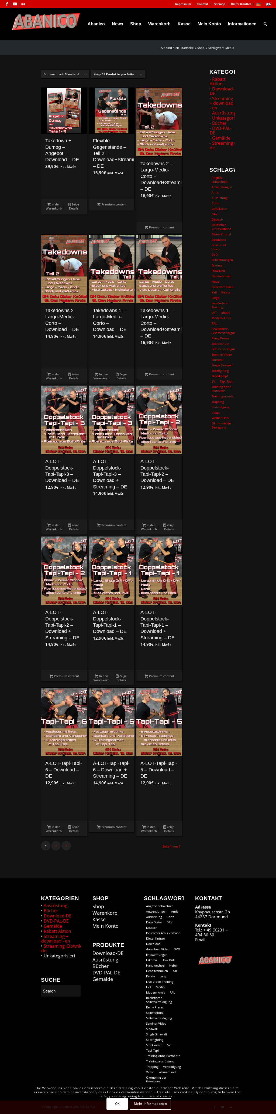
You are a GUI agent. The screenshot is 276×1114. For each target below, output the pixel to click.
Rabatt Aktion (218, 81)
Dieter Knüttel (241, 4)
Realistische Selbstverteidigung (223, 331)
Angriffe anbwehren (219, 179)
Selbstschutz (220, 344)
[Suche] (265, 24)
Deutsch (217, 219)
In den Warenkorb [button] (54, 206)
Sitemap (219, 4)
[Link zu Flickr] (23, 4)
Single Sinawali (222, 365)
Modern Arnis (221, 318)
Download (219, 240)
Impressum (183, 4)
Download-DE (222, 91)
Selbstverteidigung (223, 349)
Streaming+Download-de (234, 145)
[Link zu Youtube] (15, 4)
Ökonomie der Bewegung (222, 425)
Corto (215, 203)
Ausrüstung (224, 113)
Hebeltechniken (222, 287)
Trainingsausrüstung (223, 396)
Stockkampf (220, 376)
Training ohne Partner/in (221, 389)
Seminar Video (222, 354)
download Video (219, 247)
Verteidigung (220, 407)
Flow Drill (218, 271)
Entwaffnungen (222, 260)
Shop (98, 906)
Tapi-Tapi (226, 381)
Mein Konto (105, 926)
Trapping (218, 402)
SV (213, 381)
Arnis (215, 192)
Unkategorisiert (228, 118)
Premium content (113, 204)
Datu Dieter (219, 209)
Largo (215, 298)
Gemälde (221, 138)
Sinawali (217, 360)
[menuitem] (183, 4)
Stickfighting (220, 371)
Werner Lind (220, 418)
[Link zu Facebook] (7, 4)
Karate (225, 292)
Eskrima (217, 265)
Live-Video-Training (219, 305)
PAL (214, 323)
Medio (225, 312)
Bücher (219, 123)
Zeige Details (74, 206)
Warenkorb (105, 913)
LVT (214, 312)
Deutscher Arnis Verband (221, 227)
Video (216, 412)
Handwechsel (221, 276)
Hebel (216, 281)
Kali (214, 292)
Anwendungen (222, 187)
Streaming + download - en (221, 103)
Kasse (99, 919)
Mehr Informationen (150, 1103)
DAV (215, 214)
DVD (215, 254)
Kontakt (202, 4)
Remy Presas (220, 338)
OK (117, 1103)
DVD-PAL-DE (221, 130)
